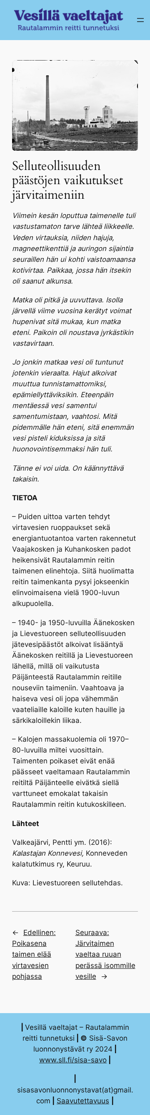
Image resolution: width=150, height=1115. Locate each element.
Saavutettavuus (83, 1101)
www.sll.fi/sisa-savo (73, 1060)
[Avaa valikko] (140, 20)
